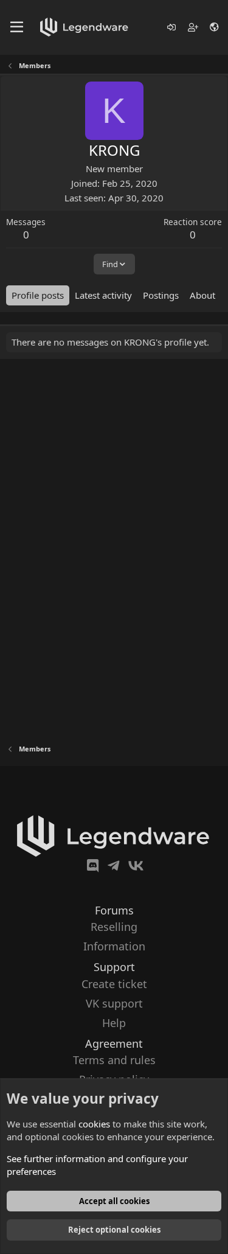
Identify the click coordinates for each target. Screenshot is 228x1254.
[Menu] (16, 27)
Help (114, 1022)
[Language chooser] (215, 27)
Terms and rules (114, 1060)
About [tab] (202, 295)
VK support (114, 1003)
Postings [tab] (161, 295)
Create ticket (114, 984)
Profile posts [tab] (38, 295)
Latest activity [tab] (103, 295)
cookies (94, 1124)
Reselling (114, 926)
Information (114, 946)
